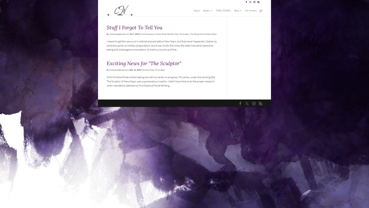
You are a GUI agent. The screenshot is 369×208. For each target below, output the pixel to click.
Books (206, 11)
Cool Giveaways (147, 34)
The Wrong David (197, 34)
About (197, 11)
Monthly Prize (172, 34)
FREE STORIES (223, 11)
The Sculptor (184, 34)
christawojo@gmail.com (118, 34)
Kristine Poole (160, 34)
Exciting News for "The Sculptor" (144, 63)
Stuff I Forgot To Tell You (134, 27)
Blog (236, 11)
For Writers (251, 11)
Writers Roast (210, 34)
